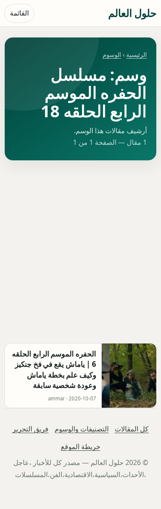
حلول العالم (132, 13)
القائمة (19, 13)
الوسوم (112, 54)
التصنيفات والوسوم (82, 429)
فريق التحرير (30, 429)
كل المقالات (132, 429)
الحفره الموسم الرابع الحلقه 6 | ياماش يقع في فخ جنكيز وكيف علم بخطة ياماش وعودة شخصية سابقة (54, 369)
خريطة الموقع (80, 446)
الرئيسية (136, 54)
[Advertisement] (80, 252)
